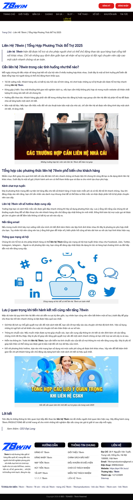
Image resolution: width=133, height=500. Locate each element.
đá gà (59, 14)
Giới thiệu (23, 14)
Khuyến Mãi (110, 14)
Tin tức (124, 14)
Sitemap (105, 478)
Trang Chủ (6, 32)
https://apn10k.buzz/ (119, 468)
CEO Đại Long (27, 428)
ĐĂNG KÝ (106, 6)
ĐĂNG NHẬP (123, 6)
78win (20, 85)
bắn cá (36, 14)
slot (69, 14)
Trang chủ (9, 14)
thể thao (83, 14)
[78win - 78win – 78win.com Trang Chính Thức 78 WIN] (15, 6)
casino (49, 14)
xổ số (96, 14)
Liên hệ (67, 19)
